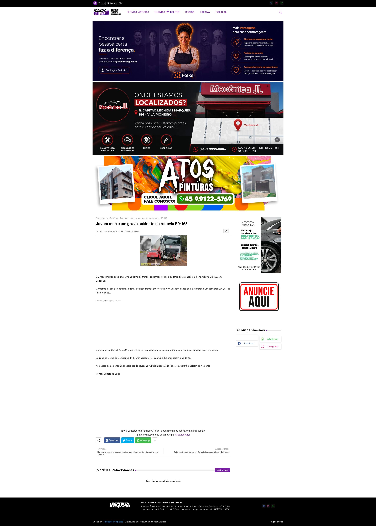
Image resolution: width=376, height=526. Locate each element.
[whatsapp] (281, 3)
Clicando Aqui (182, 434)
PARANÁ (205, 12)
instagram (272, 346)
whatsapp (272, 339)
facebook (249, 343)
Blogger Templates (114, 521)
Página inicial (102, 218)
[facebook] (271, 3)
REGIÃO (189, 12)
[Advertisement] (163, 323)
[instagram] (276, 3)
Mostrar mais (222, 470)
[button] (280, 12)
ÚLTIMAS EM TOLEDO (167, 12)
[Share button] (155, 440)
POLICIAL (221, 12)
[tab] (138, 12)
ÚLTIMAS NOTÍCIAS (138, 12)
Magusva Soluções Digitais (153, 521)
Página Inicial (276, 521)
